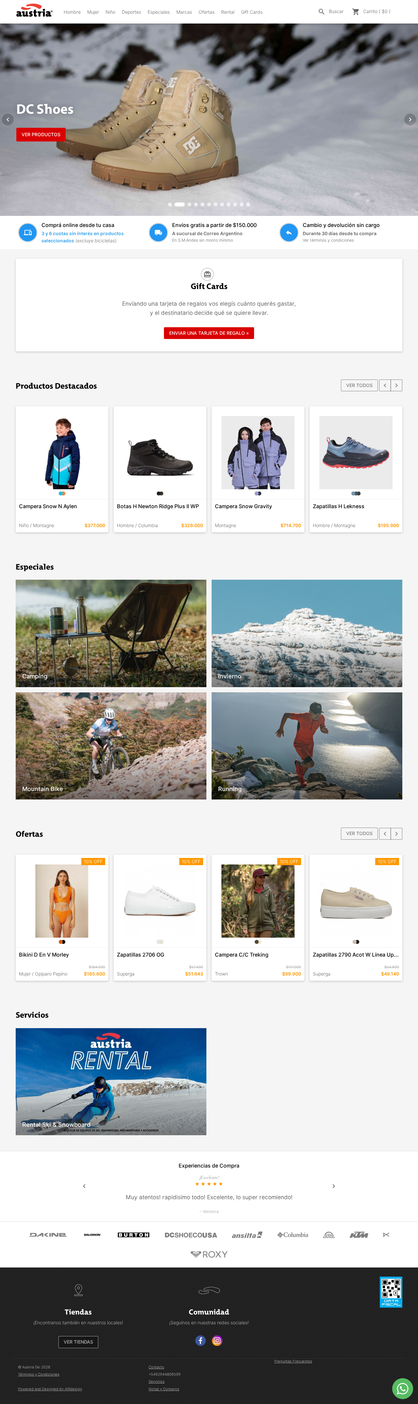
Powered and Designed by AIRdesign (50, 1389)
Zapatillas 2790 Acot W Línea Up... (356, 954)
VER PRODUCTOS (41, 134)
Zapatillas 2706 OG (140, 954)
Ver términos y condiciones (328, 240)
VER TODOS (359, 385)
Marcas (184, 12)
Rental (227, 12)
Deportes (131, 12)
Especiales (159, 12)
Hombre (72, 12)
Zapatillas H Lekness (338, 506)
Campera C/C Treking (241, 954)
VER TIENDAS (78, 1342)
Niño (110, 12)
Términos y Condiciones (38, 1374)
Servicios (157, 1381)
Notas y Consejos (164, 1389)
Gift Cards (252, 12)
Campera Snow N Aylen (48, 506)
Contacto (156, 1367)
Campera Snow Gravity (243, 506)
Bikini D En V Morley (44, 954)
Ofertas (207, 12)
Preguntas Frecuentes (293, 1361)
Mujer (93, 12)
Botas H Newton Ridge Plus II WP (158, 506)
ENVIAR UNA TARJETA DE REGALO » (209, 333)
